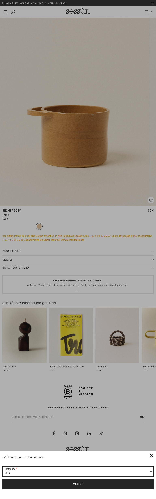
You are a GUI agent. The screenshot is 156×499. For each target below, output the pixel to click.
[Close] (151, 455)
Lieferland (10, 469)
